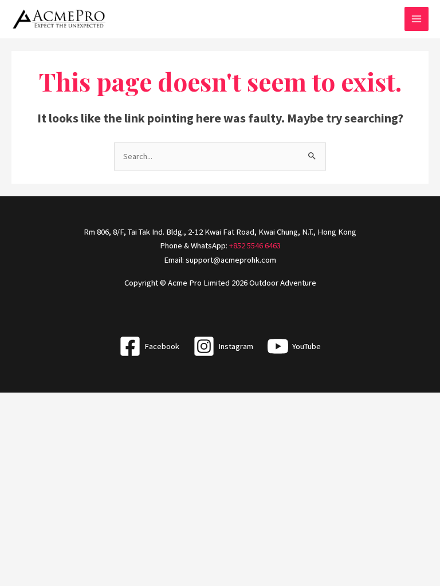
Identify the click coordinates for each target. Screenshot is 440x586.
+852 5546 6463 (255, 245)
